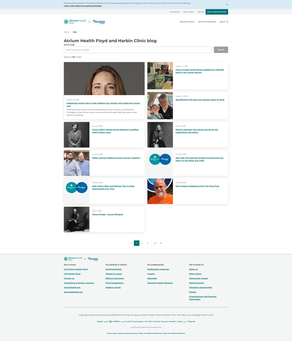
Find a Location (188, 12)
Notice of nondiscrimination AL (174, 333)
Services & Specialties (207, 22)
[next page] (161, 243)
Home (66, 32)
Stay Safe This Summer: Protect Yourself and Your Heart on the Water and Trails (199, 159)
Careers (151, 274)
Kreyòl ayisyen (138, 321)
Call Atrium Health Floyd (76, 269)
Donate (192, 292)
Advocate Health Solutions (160, 283)
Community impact (198, 278)
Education (152, 278)
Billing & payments (115, 278)
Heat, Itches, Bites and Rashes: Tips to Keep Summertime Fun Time (113, 187)
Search (221, 50)
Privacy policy (112, 333)
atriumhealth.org (72, 287)
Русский (164, 321)
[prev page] (131, 243)
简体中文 (117, 321)
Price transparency (115, 283)
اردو (185, 321)
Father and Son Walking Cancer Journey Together (116, 158)
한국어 (150, 321)
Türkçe (179, 321)
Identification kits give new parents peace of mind (200, 100)
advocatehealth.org (73, 292)
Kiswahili (172, 321)
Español (100, 321)
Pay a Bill (201, 12)
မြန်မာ (111, 321)
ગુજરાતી (129, 321)
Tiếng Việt (191, 321)
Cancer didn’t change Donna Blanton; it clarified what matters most (115, 131)
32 (155, 243)
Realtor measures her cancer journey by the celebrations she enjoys (197, 131)
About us (193, 269)
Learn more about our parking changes (83, 6)
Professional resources (158, 269)
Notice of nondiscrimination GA (150, 333)
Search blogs (69, 45)
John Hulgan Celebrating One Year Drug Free (197, 186)
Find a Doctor (175, 12)
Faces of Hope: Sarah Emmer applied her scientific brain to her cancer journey (200, 71)
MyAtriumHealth (114, 269)
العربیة (106, 321)
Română (157, 321)
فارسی (123, 321)
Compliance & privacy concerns (79, 283)
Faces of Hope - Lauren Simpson (107, 214)
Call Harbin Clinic (72, 274)
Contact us (69, 278)
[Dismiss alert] (227, 4)
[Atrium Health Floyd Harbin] (84, 22)
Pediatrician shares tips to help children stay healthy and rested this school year (103, 104)
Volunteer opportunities (200, 287)
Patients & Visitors (187, 22)
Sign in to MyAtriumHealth (216, 12)
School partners (196, 283)
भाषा (146, 321)
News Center (195, 274)
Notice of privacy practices (127, 333)
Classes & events (114, 274)
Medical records (113, 287)
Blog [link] (75, 32)
